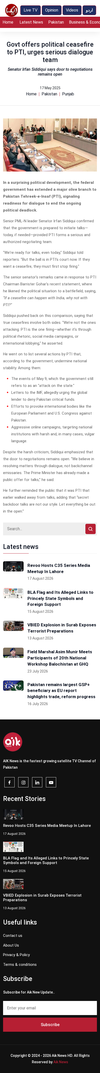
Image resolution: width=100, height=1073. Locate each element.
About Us (11, 945)
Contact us (12, 935)
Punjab (68, 94)
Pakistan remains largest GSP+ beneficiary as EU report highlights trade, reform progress (61, 690)
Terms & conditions (20, 964)
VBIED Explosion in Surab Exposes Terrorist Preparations (61, 628)
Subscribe (50, 1024)
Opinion (51, 10)
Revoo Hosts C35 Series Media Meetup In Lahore (58, 568)
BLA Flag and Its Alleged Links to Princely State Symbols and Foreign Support (60, 598)
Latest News (31, 22)
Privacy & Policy (16, 954)
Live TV (30, 10)
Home (8, 22)
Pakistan (56, 22)
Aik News (60, 1062)
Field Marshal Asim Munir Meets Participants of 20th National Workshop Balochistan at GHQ (59, 658)
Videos (72, 10)
